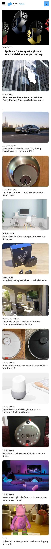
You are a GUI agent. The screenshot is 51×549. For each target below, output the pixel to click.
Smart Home (8, 362)
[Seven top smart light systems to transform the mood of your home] (25, 475)
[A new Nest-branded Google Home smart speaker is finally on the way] (25, 388)
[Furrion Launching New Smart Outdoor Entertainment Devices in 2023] (25, 300)
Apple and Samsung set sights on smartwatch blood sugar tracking (23, 53)
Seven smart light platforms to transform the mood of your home (24, 498)
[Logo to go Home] (16, 4)
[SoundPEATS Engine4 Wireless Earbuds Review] (25, 258)
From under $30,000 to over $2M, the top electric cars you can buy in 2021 (21, 150)
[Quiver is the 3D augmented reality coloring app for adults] (25, 519)
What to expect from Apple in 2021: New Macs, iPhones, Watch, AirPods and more (22, 98)
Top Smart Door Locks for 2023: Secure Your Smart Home (23, 194)
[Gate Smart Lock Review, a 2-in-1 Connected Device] (25, 431)
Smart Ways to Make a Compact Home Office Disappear (23, 238)
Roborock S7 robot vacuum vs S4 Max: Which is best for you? (24, 367)
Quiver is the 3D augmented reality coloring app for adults (25, 542)
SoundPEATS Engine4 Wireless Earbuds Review (24, 280)
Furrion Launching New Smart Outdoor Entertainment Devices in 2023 (21, 323)
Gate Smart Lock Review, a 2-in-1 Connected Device (23, 455)
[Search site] (46, 3)
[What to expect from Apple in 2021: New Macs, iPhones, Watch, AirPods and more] (25, 75)
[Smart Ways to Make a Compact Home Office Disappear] (25, 214)
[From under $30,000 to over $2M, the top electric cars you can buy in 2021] (25, 127)
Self (4, 538)
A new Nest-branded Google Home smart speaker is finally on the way (21, 411)
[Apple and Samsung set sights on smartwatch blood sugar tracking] (25, 27)
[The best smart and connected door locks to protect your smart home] (25, 171)
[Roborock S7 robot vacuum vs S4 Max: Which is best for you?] (25, 344)
